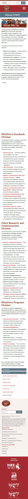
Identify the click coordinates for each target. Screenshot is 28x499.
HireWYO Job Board (7, 429)
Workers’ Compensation (9, 438)
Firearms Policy (7, 395)
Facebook (5, 446)
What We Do (6, 372)
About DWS (6, 369)
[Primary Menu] (24, 8)
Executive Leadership (9, 385)
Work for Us (6, 379)
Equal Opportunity (8, 392)
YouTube (4, 453)
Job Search (6, 388)
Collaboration (7, 382)
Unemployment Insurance (9, 431)
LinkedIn (4, 451)
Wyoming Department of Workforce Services (7, 9)
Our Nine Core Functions (10, 376)
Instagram (5, 448)
